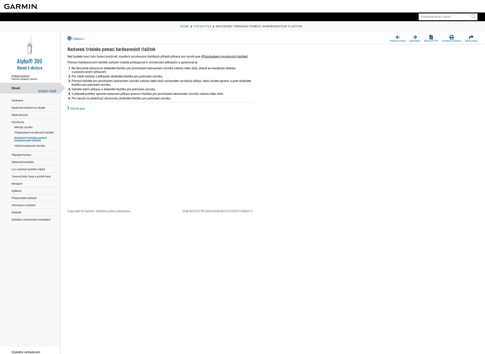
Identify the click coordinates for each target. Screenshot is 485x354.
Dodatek (16, 212)
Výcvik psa (18, 122)
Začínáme (17, 100)
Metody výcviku (23, 127)
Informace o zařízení (23, 205)
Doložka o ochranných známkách (31, 219)
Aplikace (16, 190)
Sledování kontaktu (23, 162)
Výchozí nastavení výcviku (29, 145)
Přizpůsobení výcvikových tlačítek (34, 132)
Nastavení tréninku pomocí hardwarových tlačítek (30, 139)
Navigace (17, 183)
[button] (398, 38)
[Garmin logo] (21, 6)
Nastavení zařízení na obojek (28, 107)
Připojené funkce (21, 154)
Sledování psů (20, 114)
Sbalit (53, 90)
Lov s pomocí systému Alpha (28, 169)
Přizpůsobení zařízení (24, 198)
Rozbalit (43, 90)
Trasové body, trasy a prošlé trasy (31, 176)
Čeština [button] (78, 39)
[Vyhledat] (473, 16)
